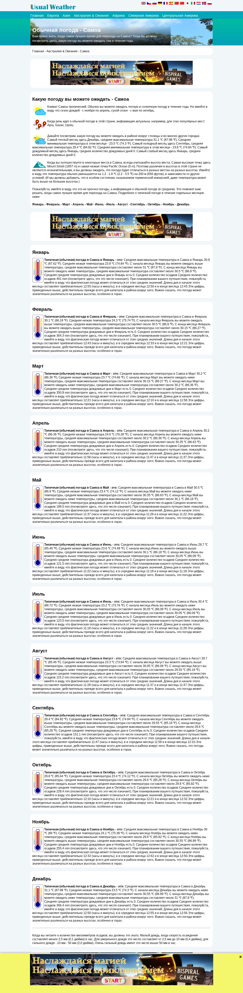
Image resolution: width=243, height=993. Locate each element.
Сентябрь (137, 204)
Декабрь (183, 204)
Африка (118, 15)
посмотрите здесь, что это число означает (98, 278)
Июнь (99, 204)
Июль (110, 204)
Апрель (78, 204)
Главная (37, 15)
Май (90, 204)
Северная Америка (143, 15)
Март (66, 204)
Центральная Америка (180, 15)
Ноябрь (168, 204)
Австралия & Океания (91, 15)
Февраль (53, 204)
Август (123, 204)
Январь (38, 204)
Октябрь (154, 204)
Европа (53, 15)
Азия (66, 15)
